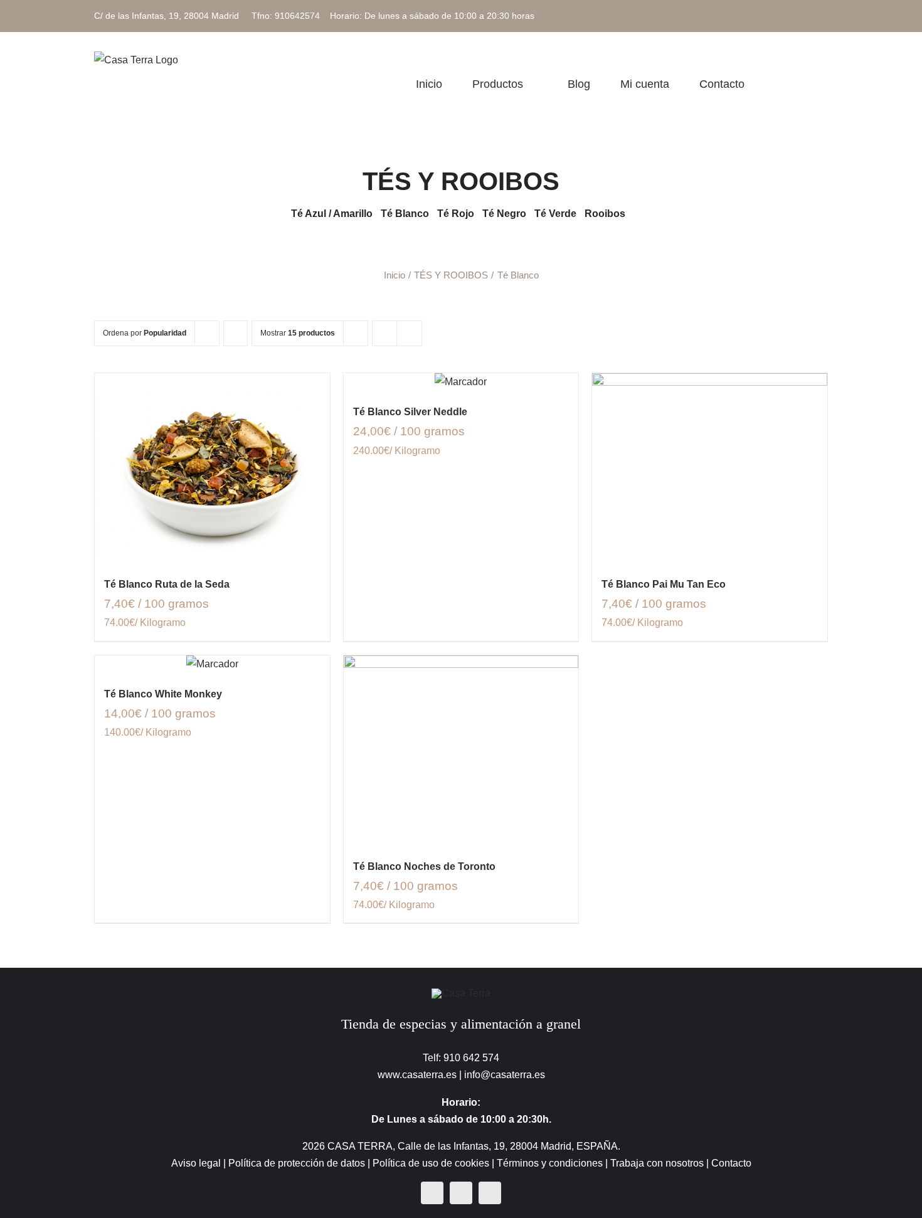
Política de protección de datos (296, 1163)
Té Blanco (405, 213)
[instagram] (461, 1193)
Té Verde (555, 213)
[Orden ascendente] (235, 333)
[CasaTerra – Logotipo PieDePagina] (461, 993)
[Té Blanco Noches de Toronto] (461, 750)
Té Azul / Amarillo (332, 213)
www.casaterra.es (417, 1074)
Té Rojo (457, 213)
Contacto (731, 1163)
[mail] (490, 1193)
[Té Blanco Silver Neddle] (461, 381)
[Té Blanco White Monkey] (212, 663)
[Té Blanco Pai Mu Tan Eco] (709, 468)
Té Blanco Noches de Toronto (424, 866)
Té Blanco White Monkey (163, 694)
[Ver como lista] (409, 333)
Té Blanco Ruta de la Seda (167, 584)
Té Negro (504, 213)
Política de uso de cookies (431, 1163)
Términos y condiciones (550, 1163)
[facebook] (432, 1193)
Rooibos (605, 213)
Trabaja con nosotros (657, 1163)
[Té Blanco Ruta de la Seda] (212, 468)
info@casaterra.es (504, 1074)
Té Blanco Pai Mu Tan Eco (663, 584)
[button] (823, 83)
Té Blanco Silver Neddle (410, 411)
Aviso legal (196, 1163)
